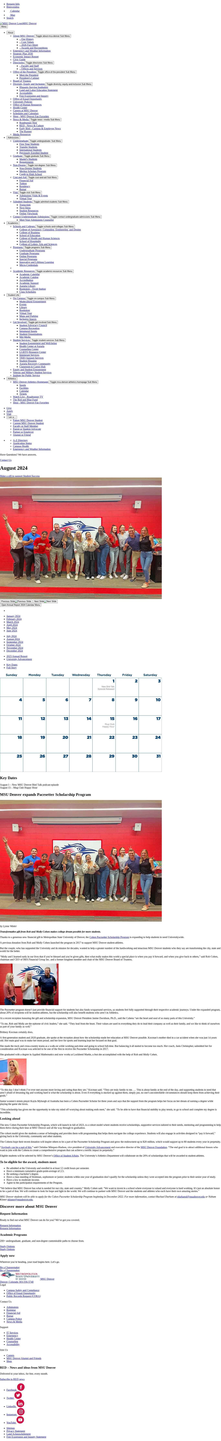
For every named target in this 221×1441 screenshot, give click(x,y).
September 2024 (14, 642)
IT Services (12, 1332)
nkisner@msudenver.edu (20, 1199)
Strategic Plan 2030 (23, 53)
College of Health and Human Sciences (39, 238)
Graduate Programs (29, 253)
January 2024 (13, 616)
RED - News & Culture (31, 125)
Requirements (26, 162)
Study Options (7, 1249)
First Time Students (29, 144)
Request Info (13, 4)
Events (22, 304)
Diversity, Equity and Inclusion (29, 84)
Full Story (11, 667)
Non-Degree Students (30, 168)
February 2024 (14, 619)
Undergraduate (21, 140)
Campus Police (14, 1318)
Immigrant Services (29, 355)
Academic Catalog (28, 277)
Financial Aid (26, 180)
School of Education (29, 235)
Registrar (11, 1310)
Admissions (13, 137)
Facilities (23, 388)
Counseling (12, 1341)
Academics (13, 223)
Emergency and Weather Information (32, 50)
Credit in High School (30, 174)
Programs (18, 247)
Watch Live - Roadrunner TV (28, 396)
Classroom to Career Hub (32, 366)
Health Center (20, 107)
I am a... (12, 417)
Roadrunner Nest (28, 122)
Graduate (18, 156)
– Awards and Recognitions (33, 47)
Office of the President (25, 71)
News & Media (21, 119)
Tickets (23, 393)
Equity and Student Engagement (29, 369)
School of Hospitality (30, 241)
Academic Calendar (29, 274)
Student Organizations (30, 334)
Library (23, 307)
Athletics (12, 378)
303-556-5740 (26, 1281)
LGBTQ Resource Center (32, 352)
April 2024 (12, 624)
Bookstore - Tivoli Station (32, 289)
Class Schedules (27, 291)
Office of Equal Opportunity (27, 99)
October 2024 (13, 645)
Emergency (12, 1335)
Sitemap (10, 1428)
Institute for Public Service (26, 375)
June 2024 (11, 630)
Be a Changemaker (10, 1270)
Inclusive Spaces (27, 319)
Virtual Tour (25, 198)
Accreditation (26, 280)
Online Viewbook (28, 213)
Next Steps (25, 207)
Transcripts (25, 204)
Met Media (25, 337)
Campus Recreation (29, 328)
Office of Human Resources (27, 104)
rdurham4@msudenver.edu (191, 1196)
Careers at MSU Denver (25, 110)
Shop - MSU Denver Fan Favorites (31, 116)
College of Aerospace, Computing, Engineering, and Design (50, 229)
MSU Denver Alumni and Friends (23, 1358)
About (10, 32)
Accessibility (26, 93)
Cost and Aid (20, 177)
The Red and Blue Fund (25, 399)
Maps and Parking (28, 316)
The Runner (25, 131)
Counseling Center (29, 349)
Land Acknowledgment (18, 1434)
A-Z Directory (20, 440)
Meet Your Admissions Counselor (36, 220)
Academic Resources (24, 271)
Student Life (13, 295)
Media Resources (22, 134)
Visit (15, 192)
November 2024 (14, 647)
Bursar (22, 189)
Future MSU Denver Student (28, 420)
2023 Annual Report (16, 656)
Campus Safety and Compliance (22, 1290)
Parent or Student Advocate (27, 429)
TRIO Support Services (31, 358)
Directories (19, 62)
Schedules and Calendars (26, 113)
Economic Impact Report (26, 56)
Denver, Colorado (9, 1281)
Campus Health (21, 446)
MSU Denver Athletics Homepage (31, 381)
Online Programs (28, 256)
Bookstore (24, 310)
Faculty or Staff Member (25, 426)
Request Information (10, 1228)
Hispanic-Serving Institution (33, 87)
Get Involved (20, 322)
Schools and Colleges (24, 226)
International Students (30, 150)
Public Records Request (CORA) (23, 1296)
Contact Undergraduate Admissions (31, 216)
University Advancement (19, 659)
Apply (9, 411)
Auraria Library (27, 286)
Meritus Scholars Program (32, 171)
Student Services (22, 340)
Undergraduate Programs (32, 250)
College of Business (29, 232)
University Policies (22, 101)
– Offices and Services (30, 68)
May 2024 (11, 627)
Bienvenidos (12, 7)
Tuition (23, 183)
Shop (9, 1361)
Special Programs (28, 259)
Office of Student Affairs (66, 1155)
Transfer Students (28, 147)
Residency (24, 186)
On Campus (19, 298)
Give (8, 408)
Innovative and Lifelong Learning (36, 262)
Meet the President (28, 75)
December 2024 (14, 650)
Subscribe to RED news (12, 1379)
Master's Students (28, 159)
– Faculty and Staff (29, 65)
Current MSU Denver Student (28, 423)
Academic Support (29, 283)
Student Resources (28, 210)
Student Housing (28, 360)
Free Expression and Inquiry (33, 96)
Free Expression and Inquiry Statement (26, 1436)
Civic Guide (19, 59)
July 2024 (11, 636)
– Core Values (26, 42)
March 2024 (12, 622)
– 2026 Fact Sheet (28, 45)
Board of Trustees (22, 81)
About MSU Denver (24, 36)
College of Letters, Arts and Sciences (38, 244)
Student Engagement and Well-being (38, 343)
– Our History (26, 39)
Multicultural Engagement (32, 301)
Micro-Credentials (28, 265)
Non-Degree (19, 165)
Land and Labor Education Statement (38, 90)
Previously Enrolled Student (33, 152)
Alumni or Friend (22, 434)
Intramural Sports (28, 331)
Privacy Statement (15, 1431)
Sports (22, 385)
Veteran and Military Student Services (32, 372)
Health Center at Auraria (31, 346)
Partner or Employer (23, 432)
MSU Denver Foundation (154, 1147)
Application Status (22, 443)
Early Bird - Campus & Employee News (40, 128)
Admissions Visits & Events (33, 195)
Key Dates (11, 664)
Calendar (24, 391)
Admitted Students (23, 201)
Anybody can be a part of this (16, 1147)
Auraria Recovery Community (34, 363)
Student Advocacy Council (33, 325)
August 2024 (13, 639)
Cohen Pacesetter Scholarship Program (109, 937)
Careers (10, 1355)
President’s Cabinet (29, 78)
